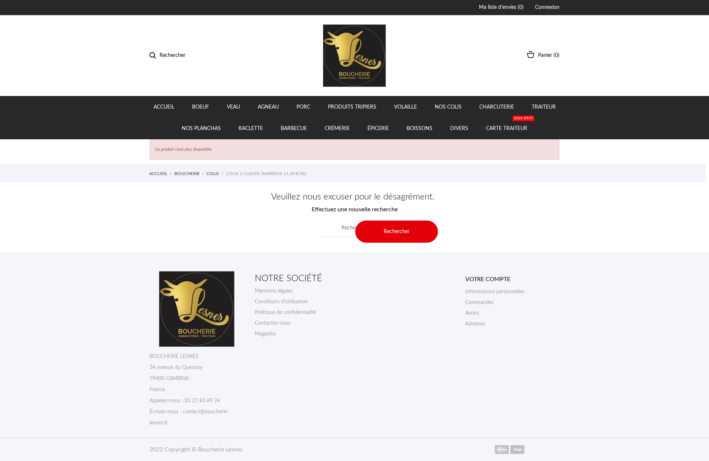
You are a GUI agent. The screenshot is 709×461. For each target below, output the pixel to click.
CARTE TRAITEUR (509, 124)
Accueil (164, 107)
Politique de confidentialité (285, 312)
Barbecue (294, 128)
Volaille (405, 107)
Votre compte (487, 279)
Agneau (268, 107)
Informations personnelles (494, 291)
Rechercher (397, 231)
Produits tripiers (352, 107)
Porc (303, 107)
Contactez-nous (273, 323)
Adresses (475, 324)
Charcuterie (496, 107)
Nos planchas (201, 128)
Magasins (265, 334)
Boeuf (200, 107)
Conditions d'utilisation (281, 301)
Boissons (419, 128)
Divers (459, 128)
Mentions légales (274, 291)
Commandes (479, 302)
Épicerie (378, 128)
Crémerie (337, 128)
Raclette (251, 128)
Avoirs (472, 313)
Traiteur (544, 107)
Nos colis (448, 107)
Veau (233, 107)
